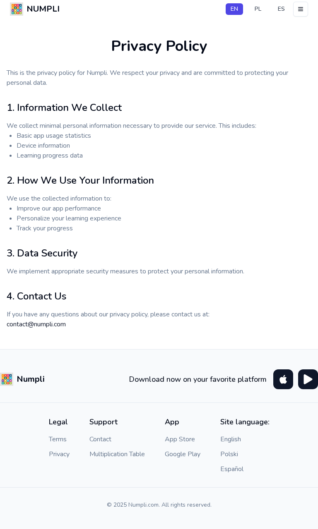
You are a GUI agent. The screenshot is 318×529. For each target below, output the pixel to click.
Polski (229, 454)
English (230, 439)
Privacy (59, 454)
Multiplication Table (117, 454)
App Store (180, 439)
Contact (100, 439)
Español (231, 469)
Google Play (182, 454)
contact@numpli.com (36, 324)
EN (234, 9)
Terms (58, 439)
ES (281, 9)
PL (258, 9)
